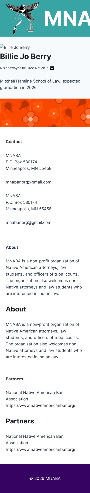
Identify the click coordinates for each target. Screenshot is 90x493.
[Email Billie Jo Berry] (52, 69)
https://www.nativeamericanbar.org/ (40, 405)
